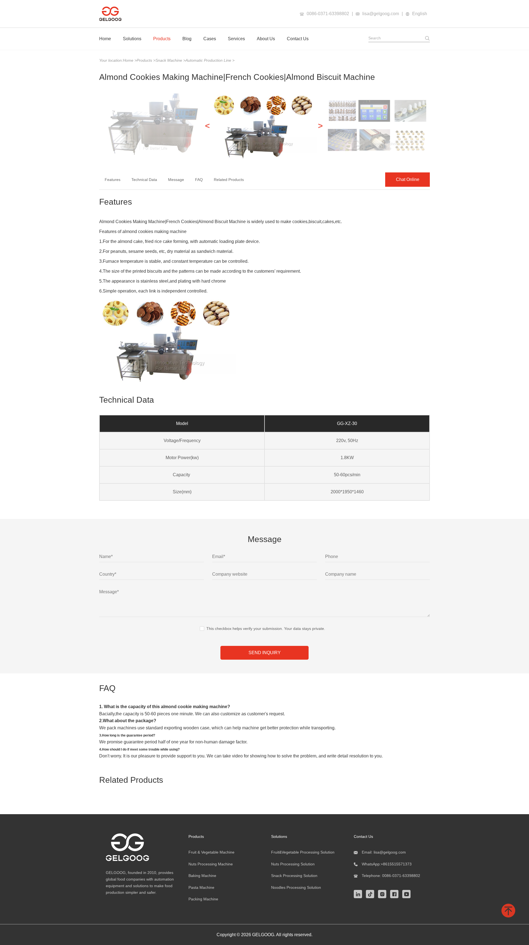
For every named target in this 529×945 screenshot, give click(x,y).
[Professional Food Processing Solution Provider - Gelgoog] (140, 847)
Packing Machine (203, 899)
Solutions (132, 38)
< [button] (207, 125)
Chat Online (407, 179)
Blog (186, 38)
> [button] (320, 125)
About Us (266, 38)
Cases (209, 38)
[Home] (110, 14)
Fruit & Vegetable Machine (211, 852)
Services (236, 38)
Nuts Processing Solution (293, 864)
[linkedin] (359, 893)
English (419, 13)
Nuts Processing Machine (210, 864)
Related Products (229, 179)
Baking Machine (202, 875)
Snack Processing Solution (294, 875)
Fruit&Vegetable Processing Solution (302, 852)
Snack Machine (169, 60)
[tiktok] (371, 893)
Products (162, 38)
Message (176, 179)
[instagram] (383, 893)
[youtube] (407, 893)
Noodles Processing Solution (296, 887)
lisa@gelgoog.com (380, 13)
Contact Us (298, 38)
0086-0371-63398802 (328, 13)
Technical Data (144, 179)
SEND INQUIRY (265, 652)
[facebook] (395, 893)
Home (105, 38)
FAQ (199, 179)
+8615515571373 (396, 864)
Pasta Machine (201, 887)
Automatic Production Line (208, 60)
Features (112, 179)
